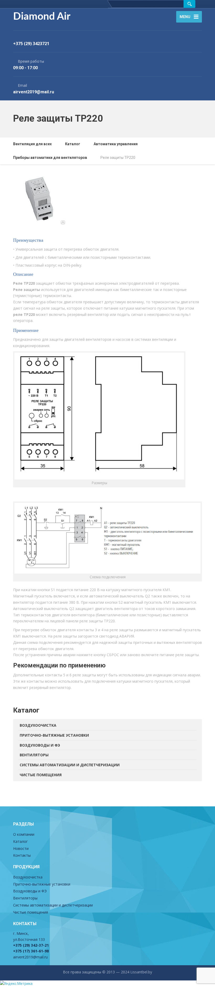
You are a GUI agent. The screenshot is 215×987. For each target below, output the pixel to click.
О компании (23, 834)
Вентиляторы (34, 754)
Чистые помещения (41, 774)
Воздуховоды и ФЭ (40, 745)
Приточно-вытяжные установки (54, 735)
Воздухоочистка (38, 725)
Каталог (20, 841)
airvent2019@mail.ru (30, 956)
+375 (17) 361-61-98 (31, 950)
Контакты (22, 855)
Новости (21, 848)
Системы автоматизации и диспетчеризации (70, 764)
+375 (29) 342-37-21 (31, 945)
